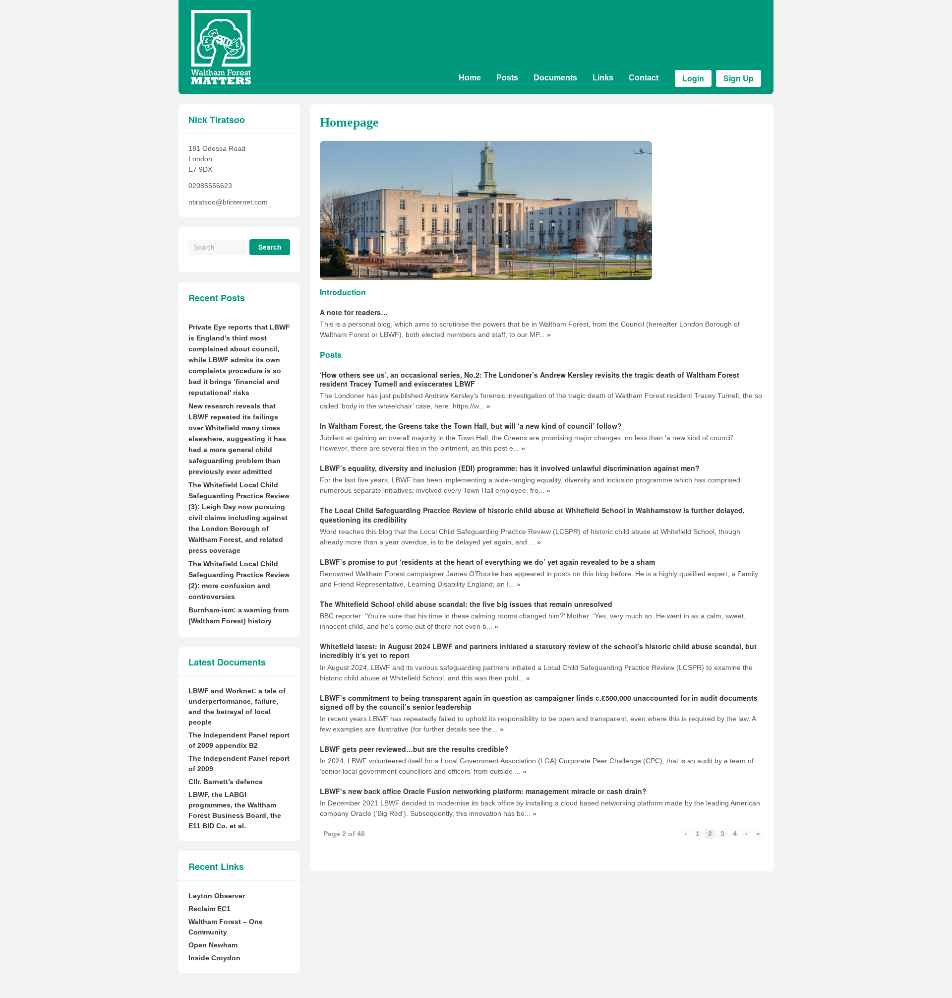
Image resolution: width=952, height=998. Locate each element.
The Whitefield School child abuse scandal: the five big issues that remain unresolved (466, 604)
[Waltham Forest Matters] (221, 82)
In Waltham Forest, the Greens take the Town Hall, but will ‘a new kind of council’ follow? (471, 426)
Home (470, 77)
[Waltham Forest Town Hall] (486, 210)
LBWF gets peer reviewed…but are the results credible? (414, 749)
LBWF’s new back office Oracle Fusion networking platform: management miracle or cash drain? (483, 791)
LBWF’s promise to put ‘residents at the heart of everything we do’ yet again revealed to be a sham (487, 562)
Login (693, 78)
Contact (643, 77)
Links (603, 77)
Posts (507, 77)
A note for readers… (354, 312)
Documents (555, 77)
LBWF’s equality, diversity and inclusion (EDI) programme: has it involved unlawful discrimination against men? (510, 468)
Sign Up (738, 78)
